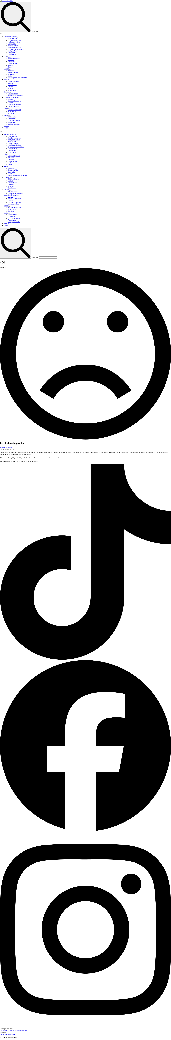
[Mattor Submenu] (9, 115)
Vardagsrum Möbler (10, 36)
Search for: (35, 31)
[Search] (15, 17)
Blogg (6, 127)
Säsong (12, 1034)
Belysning (7, 79)
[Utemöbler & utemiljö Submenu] (18, 195)
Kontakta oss (13, 1030)
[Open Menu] (1, 131)
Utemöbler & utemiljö (11, 97)
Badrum (6, 92)
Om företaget (4, 1030)
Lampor (2, 1034)
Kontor (6, 108)
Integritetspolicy (22, 1030)
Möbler (7, 1034)
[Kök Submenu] (7, 154)
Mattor (6, 115)
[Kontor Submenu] (9, 108)
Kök (5, 56)
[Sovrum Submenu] (9, 69)
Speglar (6, 126)
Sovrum (6, 69)
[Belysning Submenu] (11, 177)
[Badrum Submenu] (10, 92)
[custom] (85, 659)
